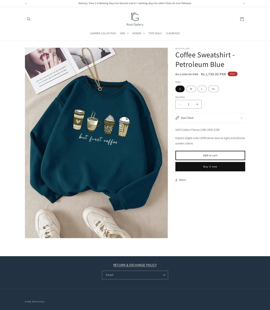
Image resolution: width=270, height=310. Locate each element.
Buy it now (210, 166)
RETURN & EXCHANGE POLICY (135, 265)
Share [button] (182, 179)
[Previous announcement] (26, 3)
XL (213, 89)
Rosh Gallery (38, 301)
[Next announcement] (244, 3)
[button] (29, 19)
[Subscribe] (164, 275)
